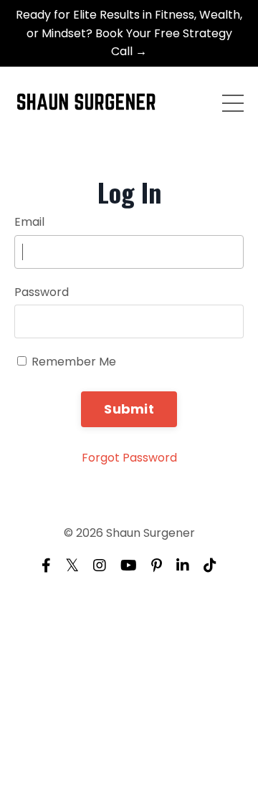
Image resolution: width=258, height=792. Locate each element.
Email (29, 222)
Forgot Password (129, 457)
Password (41, 292)
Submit (129, 409)
